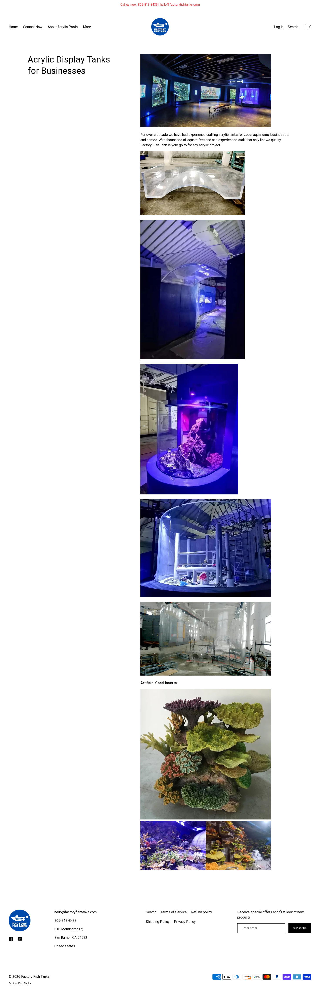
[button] (293, 27)
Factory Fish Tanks (35, 976)
